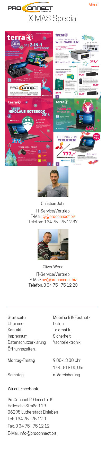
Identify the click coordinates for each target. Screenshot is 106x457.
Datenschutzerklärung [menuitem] (27, 343)
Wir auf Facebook (23, 389)
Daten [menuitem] (58, 324)
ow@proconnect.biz (59, 280)
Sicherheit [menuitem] (62, 336)
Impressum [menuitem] (18, 336)
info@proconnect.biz (38, 434)
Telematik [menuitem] (61, 330)
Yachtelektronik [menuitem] (67, 343)
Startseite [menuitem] (17, 318)
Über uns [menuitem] (15, 324)
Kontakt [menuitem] (15, 330)
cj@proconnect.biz (59, 217)
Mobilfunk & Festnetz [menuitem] (71, 318)
